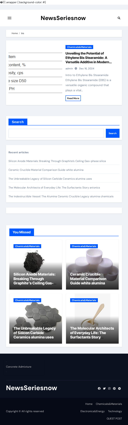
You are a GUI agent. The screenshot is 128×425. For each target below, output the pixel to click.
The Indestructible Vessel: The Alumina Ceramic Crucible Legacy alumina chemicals (61, 196)
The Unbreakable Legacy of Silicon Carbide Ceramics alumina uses (50, 178)
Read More (73, 98)
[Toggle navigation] (9, 18)
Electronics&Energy (92, 411)
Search (18, 122)
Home (88, 404)
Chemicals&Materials (79, 47)
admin (69, 68)
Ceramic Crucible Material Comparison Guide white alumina (46, 170)
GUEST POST (114, 418)
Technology (115, 411)
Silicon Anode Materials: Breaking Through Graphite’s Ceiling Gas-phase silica (57, 161)
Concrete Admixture (19, 366)
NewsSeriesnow (63, 18)
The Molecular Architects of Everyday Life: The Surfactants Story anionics (54, 187)
